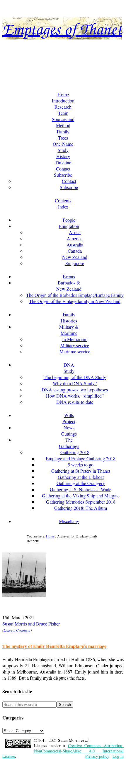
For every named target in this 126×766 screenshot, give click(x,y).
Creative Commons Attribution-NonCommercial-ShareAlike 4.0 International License (63, 751)
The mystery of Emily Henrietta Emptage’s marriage (54, 646)
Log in (118, 756)
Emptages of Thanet (62, 28)
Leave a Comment (17, 630)
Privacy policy (97, 756)
